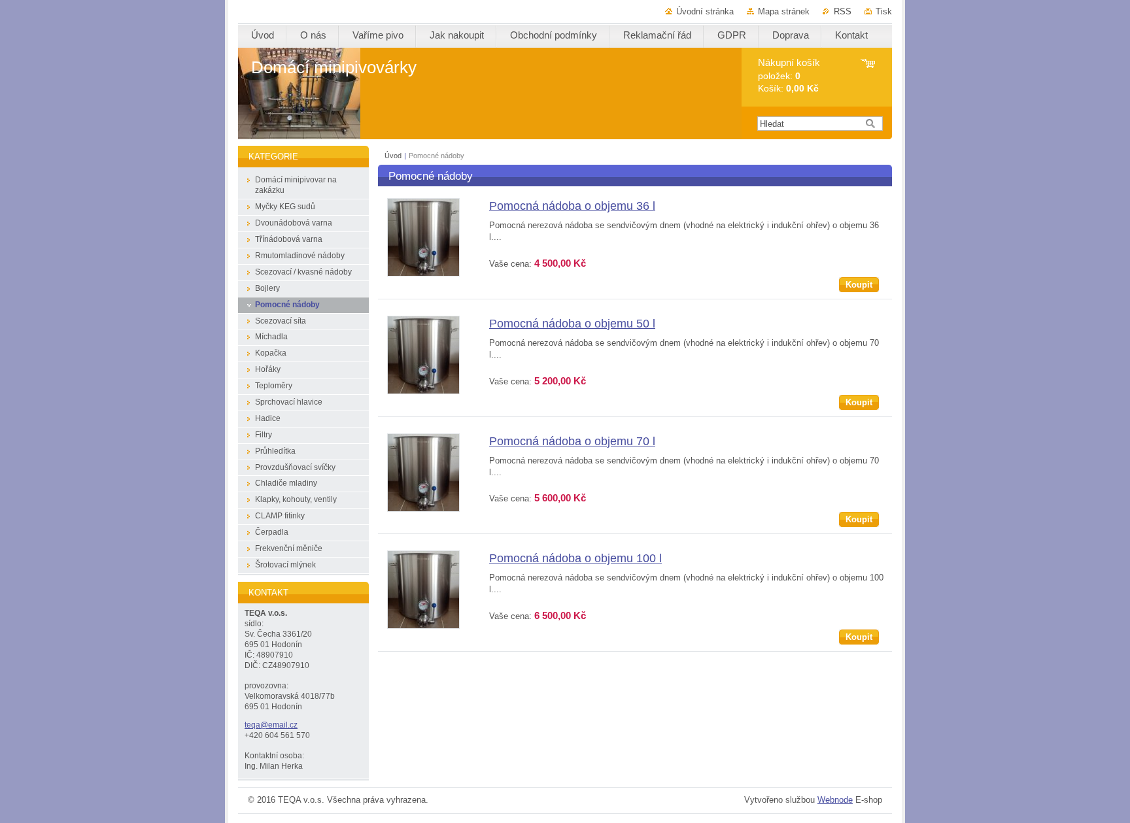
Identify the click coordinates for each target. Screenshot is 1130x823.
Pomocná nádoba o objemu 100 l (575, 558)
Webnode (835, 800)
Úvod (393, 156)
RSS (842, 11)
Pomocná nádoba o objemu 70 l (572, 441)
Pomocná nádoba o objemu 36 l (572, 205)
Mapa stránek (784, 11)
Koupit (859, 285)
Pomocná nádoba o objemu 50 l (572, 323)
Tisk (884, 11)
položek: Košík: (789, 75)
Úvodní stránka (705, 11)
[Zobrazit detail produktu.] (423, 273)
